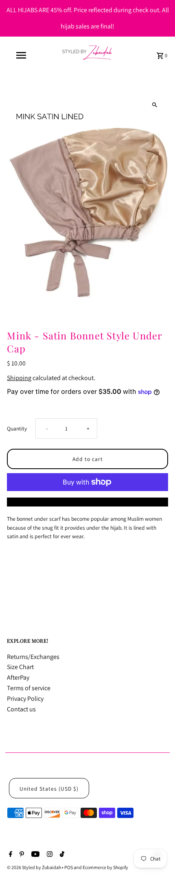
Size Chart (20, 667)
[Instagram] (48, 855)
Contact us (21, 709)
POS (68, 867)
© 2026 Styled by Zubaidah (34, 867)
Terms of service (28, 688)
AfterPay (18, 677)
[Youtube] (34, 855)
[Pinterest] (21, 855)
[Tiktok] (61, 855)
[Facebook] (9, 855)
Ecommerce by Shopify (105, 867)
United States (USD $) (49, 788)
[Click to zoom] (155, 105)
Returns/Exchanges (33, 656)
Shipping (19, 378)
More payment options (87, 502)
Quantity (17, 428)
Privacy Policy (25, 698)
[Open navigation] (22, 55)
